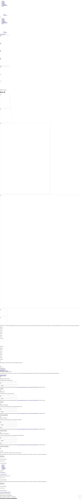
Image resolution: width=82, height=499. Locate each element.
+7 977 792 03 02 (2, 474)
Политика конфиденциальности (5, 492)
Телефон (2, 385)
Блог (4, 14)
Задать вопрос (3, 368)
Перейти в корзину (3, 375)
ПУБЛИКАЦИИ (4, 5)
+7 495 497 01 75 (2, 34)
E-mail (1, 427)
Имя (0, 409)
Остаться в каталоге (3, 374)
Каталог (3, 1)
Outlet (3, 465)
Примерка (3, 3)
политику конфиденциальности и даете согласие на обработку (27, 387)
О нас (3, 6)
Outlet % (3, 2)
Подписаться (2, 483)
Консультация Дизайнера (4, 370)
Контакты (5, 15)
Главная (1, 89)
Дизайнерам (4, 4)
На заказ (3, 19)
